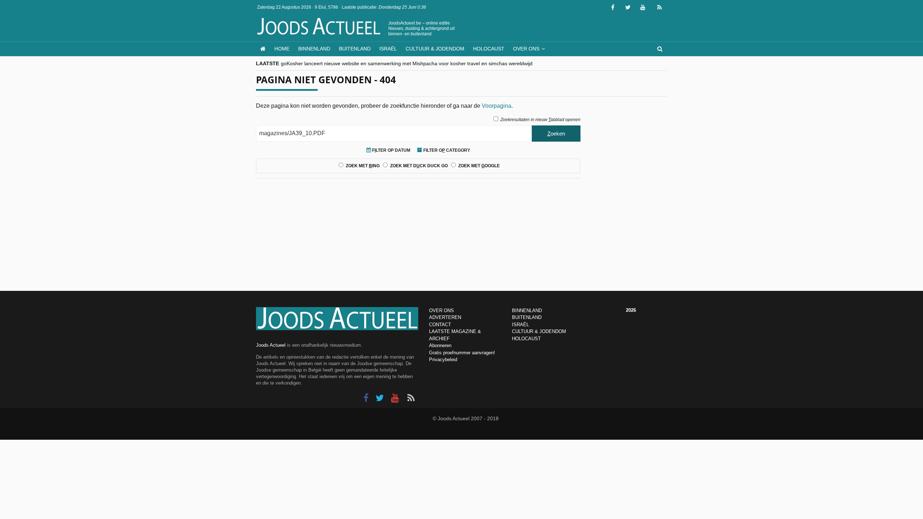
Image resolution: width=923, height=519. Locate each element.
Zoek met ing (363, 165)
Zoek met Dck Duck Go (419, 165)
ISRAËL (520, 324)
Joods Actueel (271, 345)
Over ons (526, 49)
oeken (556, 133)
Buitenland (355, 49)
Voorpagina (496, 106)
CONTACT (440, 324)
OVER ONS (441, 310)
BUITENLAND (527, 317)
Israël (388, 49)
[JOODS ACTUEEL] (263, 49)
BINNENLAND (527, 310)
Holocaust (488, 49)
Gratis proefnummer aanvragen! (462, 352)
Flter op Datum (390, 150)
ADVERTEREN (445, 317)
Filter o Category (446, 150)
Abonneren (440, 345)
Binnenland (314, 49)
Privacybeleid (443, 359)
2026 (631, 310)
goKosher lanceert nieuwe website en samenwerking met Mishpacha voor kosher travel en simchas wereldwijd (407, 63)
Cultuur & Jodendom (435, 49)
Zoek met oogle (479, 165)
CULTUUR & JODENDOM (539, 331)
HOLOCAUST (526, 338)
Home (282, 49)
